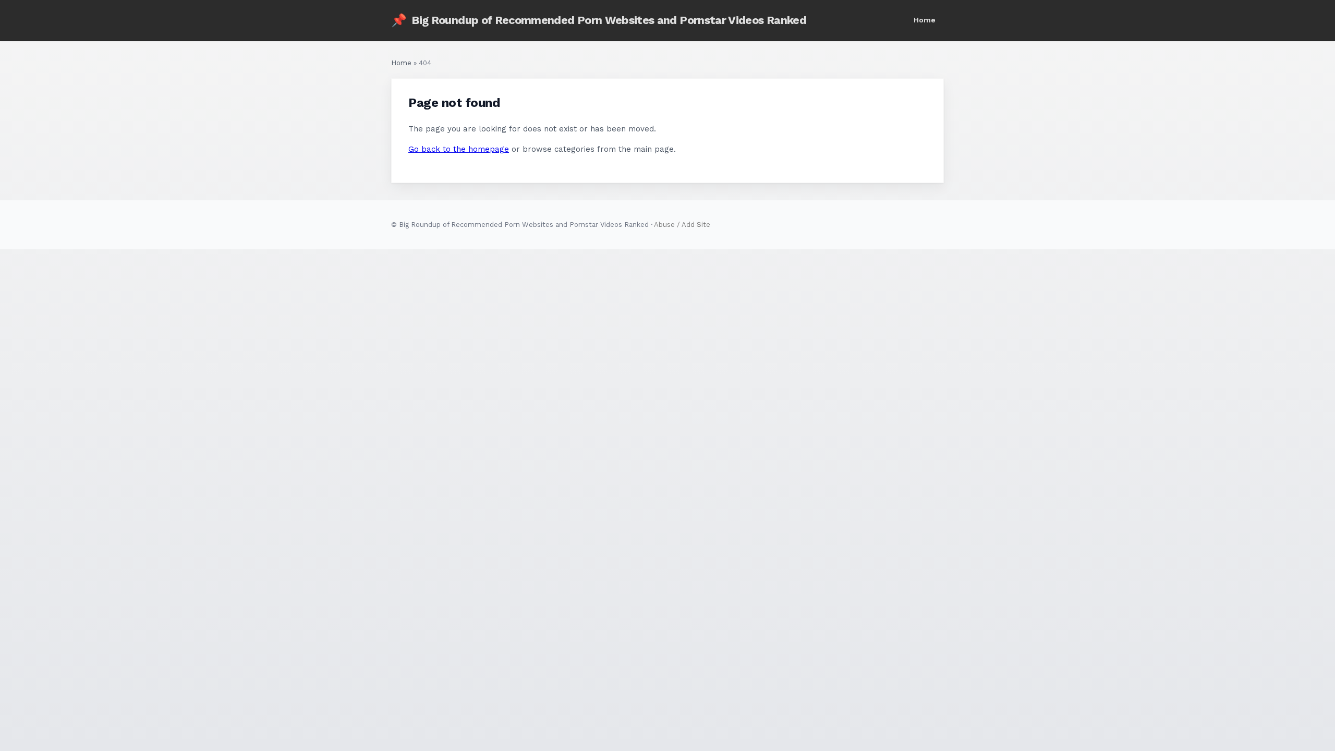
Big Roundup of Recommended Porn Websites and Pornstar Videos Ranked (598, 20)
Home (925, 20)
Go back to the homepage (458, 149)
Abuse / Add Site (682, 224)
